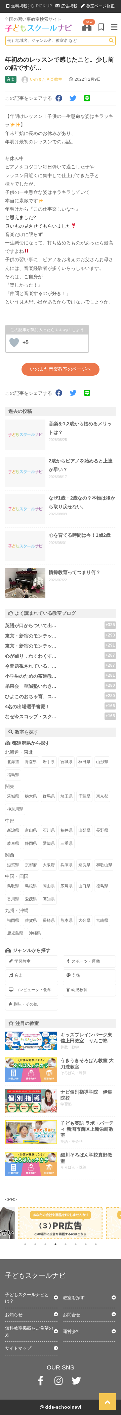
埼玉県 (67, 796)
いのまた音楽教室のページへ (60, 369)
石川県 (49, 830)
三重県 (67, 843)
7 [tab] (85, 1244)
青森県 (31, 761)
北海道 (13, 761)
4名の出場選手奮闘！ (27, 706)
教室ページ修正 (100, 6)
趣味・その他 (25, 1004)
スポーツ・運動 (86, 961)
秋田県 (84, 761)
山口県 (84, 886)
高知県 (49, 899)
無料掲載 (19, 6)
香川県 (13, 899)
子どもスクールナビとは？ (27, 1298)
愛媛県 (31, 899)
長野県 (102, 830)
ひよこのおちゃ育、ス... (30, 696)
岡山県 (49, 886)
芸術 (76, 975)
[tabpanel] (60, 1223)
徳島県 (102, 886)
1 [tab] (25, 1244)
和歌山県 (104, 865)
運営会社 (71, 1331)
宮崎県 (102, 920)
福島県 (13, 774)
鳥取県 (13, 886)
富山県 (31, 830)
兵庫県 (67, 865)
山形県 (102, 761)
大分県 (84, 920)
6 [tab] (75, 1244)
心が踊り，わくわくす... (30, 656)
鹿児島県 (15, 933)
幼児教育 (79, 989)
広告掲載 (69, 6)
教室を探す (74, 1297)
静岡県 (31, 843)
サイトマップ (18, 1348)
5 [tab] (65, 1244)
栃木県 (31, 796)
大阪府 (49, 865)
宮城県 (67, 761)
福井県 (67, 830)
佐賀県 (31, 920)
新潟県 (13, 830)
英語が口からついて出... (30, 625)
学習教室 (22, 961)
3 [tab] (45, 1244)
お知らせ (14, 1314)
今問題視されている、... (30, 666)
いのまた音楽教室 (46, 79)
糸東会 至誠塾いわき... (30, 686)
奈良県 (84, 865)
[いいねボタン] (14, 343)
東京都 (102, 796)
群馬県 (49, 796)
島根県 (31, 886)
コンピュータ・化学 (33, 989)
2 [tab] (35, 1244)
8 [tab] (95, 1244)
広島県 (67, 886)
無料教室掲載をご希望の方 (29, 1331)
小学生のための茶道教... (30, 676)
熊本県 (67, 920)
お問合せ (71, 1314)
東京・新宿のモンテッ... (30, 636)
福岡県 (13, 920)
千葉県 (84, 796)
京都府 (31, 865)
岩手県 (49, 761)
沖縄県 (35, 933)
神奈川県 (15, 809)
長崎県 (49, 920)
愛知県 (49, 843)
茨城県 (13, 796)
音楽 (18, 975)
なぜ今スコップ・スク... (30, 716)
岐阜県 (13, 843)
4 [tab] (55, 1244)
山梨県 (84, 830)
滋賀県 (13, 865)
